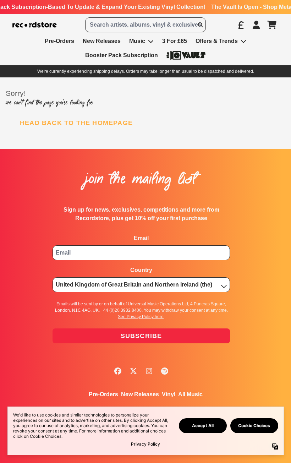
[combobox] (145, 24)
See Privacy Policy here (141, 316)
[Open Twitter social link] (133, 371)
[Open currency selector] (240, 25)
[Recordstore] (34, 24)
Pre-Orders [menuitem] (59, 41)
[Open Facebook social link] (118, 371)
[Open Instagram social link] (149, 371)
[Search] (200, 24)
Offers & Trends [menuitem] (217, 41)
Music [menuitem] (137, 41)
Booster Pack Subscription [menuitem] (121, 55)
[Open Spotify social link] (164, 371)
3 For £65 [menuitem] (174, 41)
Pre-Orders (103, 394)
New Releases (140, 394)
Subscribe (141, 335)
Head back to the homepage (76, 122)
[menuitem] (185, 55)
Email (141, 238)
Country (141, 270)
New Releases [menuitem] (102, 41)
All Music (190, 394)
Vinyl (168, 394)
